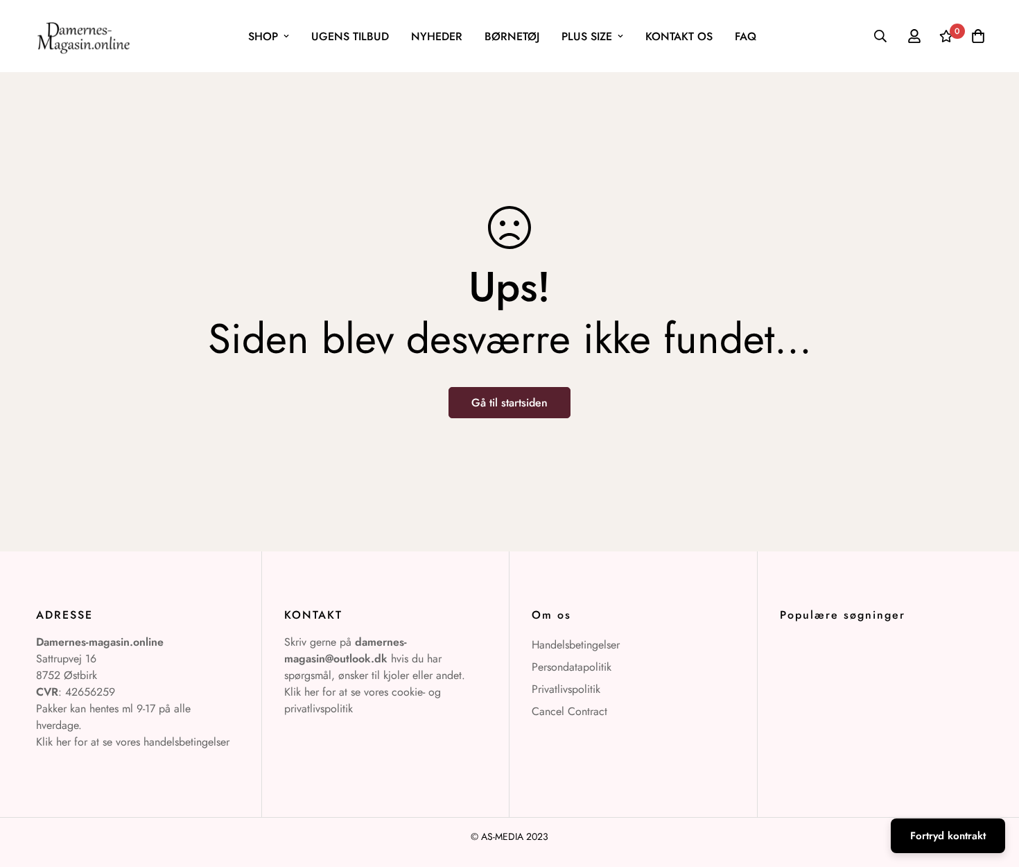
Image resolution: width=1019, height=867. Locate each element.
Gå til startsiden (509, 403)
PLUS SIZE (586, 36)
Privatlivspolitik (566, 689)
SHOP (263, 36)
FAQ (745, 36)
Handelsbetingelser (576, 645)
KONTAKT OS (679, 36)
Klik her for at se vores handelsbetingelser (132, 742)
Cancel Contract (569, 711)
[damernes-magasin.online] (83, 36)
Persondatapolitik (571, 667)
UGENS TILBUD (350, 36)
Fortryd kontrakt (948, 835)
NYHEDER (436, 36)
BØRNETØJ (512, 36)
